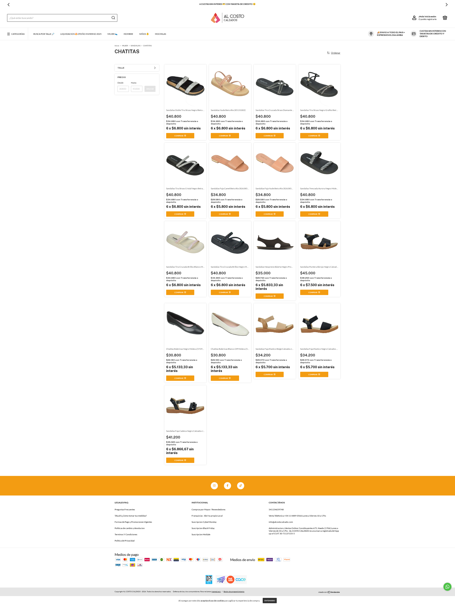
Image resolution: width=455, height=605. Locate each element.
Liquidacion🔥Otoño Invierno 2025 (80, 34)
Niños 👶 (144, 34)
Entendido (269, 600)
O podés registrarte (428, 19)
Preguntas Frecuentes (125, 509)
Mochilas (160, 34)
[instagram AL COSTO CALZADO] (214, 485)
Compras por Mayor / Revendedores (208, 509)
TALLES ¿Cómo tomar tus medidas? (131, 515)
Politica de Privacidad (125, 540)
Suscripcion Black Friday (203, 528)
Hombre (128, 34)
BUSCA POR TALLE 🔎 (43, 34)
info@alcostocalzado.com (281, 522)
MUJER (125, 46)
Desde (120, 82)
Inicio (117, 46)
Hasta (133, 82)
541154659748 (276, 509)
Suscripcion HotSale (201, 534)
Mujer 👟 (113, 34)
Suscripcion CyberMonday (204, 522)
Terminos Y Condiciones (126, 534)
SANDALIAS (135, 46)
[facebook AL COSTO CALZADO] (227, 485)
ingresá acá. (216, 591)
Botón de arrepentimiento (234, 591)
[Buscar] (113, 18)
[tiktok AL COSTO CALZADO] (240, 485)
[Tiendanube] (329, 592)
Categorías (18, 34)
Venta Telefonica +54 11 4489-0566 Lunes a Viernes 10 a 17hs (297, 515)
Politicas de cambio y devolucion (130, 528)
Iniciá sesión (430, 16)
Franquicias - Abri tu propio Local (207, 515)
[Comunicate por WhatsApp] (447, 587)
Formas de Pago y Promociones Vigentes (133, 522)
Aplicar (150, 89)
